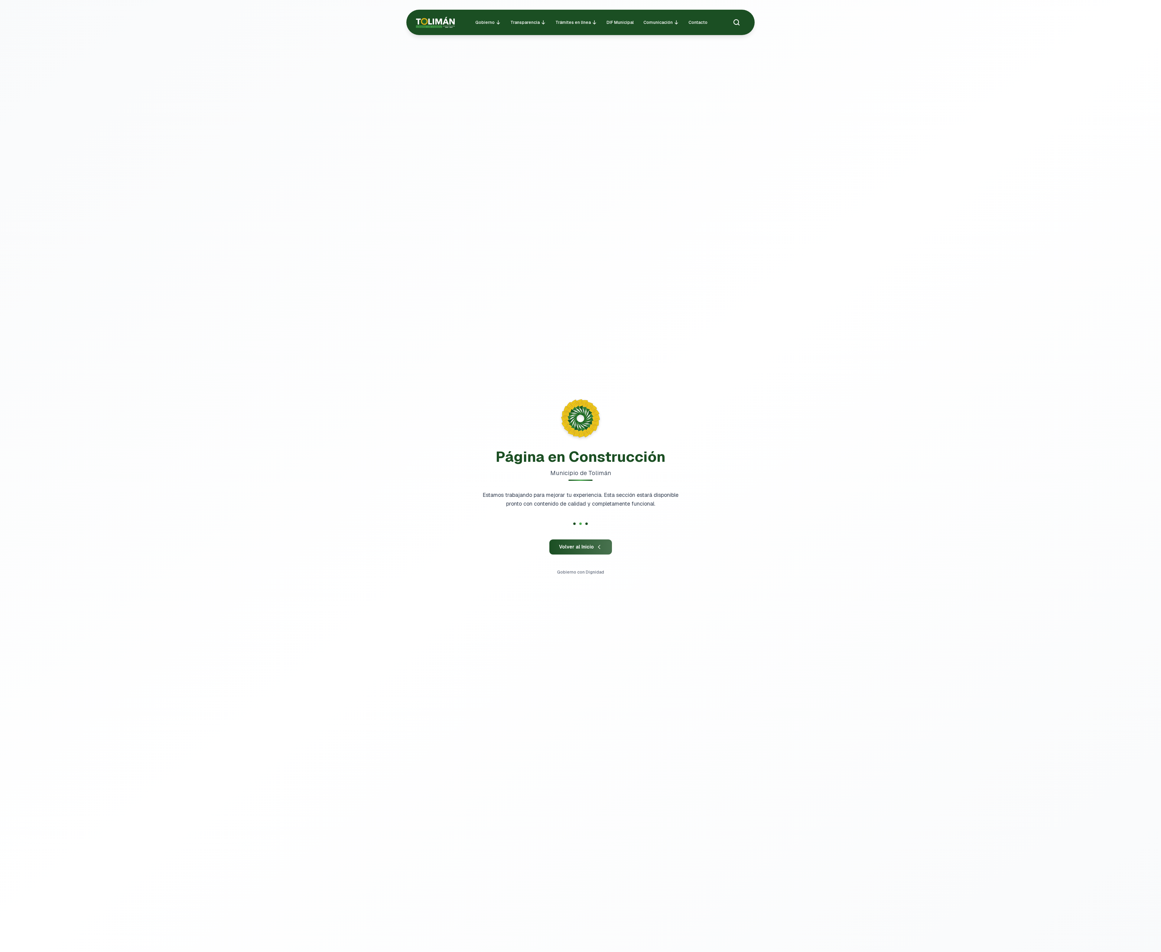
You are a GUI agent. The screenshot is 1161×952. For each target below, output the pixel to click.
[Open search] (736, 22)
